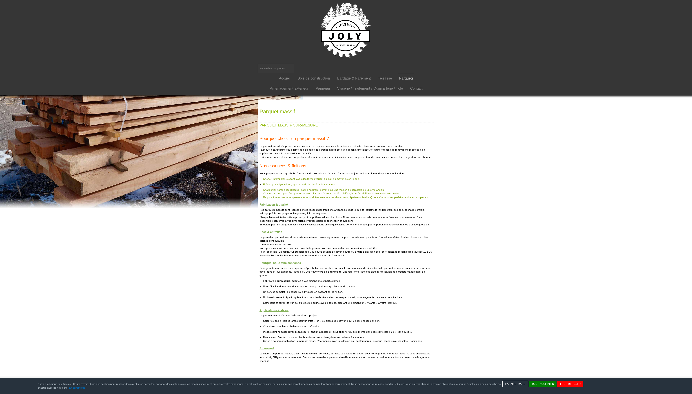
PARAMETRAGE (515, 383)
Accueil (284, 78)
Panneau (323, 88)
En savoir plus (77, 387)
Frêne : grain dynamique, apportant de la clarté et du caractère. (299, 184)
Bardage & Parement (354, 78)
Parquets (406, 78)
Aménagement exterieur (289, 88)
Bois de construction (314, 78)
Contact (416, 88)
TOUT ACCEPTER (543, 383)
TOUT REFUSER (570, 383)
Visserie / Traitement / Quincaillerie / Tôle (370, 88)
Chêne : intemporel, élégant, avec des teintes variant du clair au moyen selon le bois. (311, 179)
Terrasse (385, 78)
